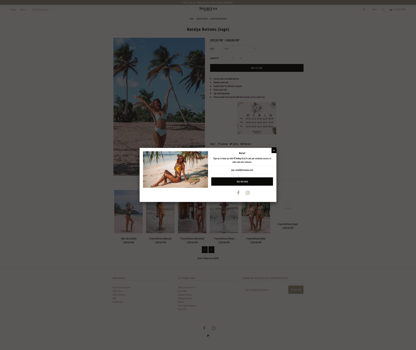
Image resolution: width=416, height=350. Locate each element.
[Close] (274, 150)
